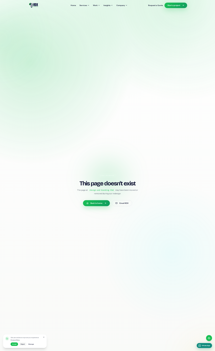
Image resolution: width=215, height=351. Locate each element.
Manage (31, 344)
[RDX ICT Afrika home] (39, 5)
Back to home (96, 203)
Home (73, 5)
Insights (107, 5)
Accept (14, 344)
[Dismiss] (43, 337)
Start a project (173, 5)
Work (95, 5)
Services (83, 5)
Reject (23, 344)
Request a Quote (155, 5)
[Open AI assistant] (209, 338)
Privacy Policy (15, 340)
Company (120, 5)
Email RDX (124, 203)
